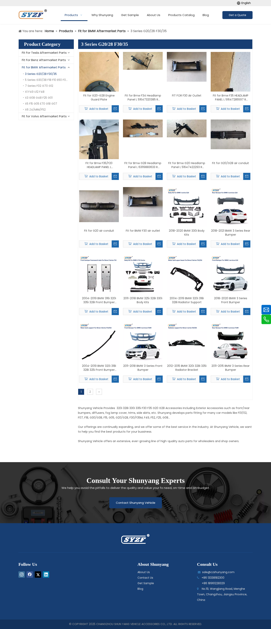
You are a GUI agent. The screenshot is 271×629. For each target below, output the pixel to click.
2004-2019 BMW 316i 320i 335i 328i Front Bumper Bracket (99, 300)
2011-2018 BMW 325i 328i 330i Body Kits (142, 300)
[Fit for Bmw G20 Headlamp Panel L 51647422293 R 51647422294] (187, 128)
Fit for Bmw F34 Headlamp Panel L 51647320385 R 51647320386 (143, 97)
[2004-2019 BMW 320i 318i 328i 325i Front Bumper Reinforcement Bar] (99, 342)
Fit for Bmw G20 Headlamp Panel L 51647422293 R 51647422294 (186, 165)
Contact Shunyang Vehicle (135, 503)
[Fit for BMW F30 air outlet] (143, 202)
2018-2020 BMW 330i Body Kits (187, 233)
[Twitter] (38, 574)
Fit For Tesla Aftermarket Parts (44, 53)
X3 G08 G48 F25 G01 (39, 98)
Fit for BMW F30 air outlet (143, 231)
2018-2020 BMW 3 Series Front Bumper (230, 300)
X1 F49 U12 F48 (34, 92)
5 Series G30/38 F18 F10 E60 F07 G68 (49, 80)
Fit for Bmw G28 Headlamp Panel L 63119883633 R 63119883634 (142, 165)
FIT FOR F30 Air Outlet (186, 96)
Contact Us (145, 578)
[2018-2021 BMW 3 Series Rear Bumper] (230, 207)
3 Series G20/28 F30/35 (41, 74)
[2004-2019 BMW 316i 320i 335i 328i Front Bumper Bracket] (99, 274)
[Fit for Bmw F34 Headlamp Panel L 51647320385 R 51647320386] (143, 61)
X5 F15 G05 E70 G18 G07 (41, 104)
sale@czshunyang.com (218, 572)
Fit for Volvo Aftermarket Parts (44, 116)
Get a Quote (237, 15)
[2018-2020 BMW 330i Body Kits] (187, 207)
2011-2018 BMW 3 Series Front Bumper (142, 368)
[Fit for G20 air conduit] (99, 207)
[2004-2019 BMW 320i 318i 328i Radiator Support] (187, 274)
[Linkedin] (46, 574)
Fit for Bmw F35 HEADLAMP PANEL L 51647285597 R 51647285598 (230, 97)
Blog (140, 589)
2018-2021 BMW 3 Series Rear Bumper (230, 233)
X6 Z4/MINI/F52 (35, 110)
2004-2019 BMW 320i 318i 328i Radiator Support (187, 300)
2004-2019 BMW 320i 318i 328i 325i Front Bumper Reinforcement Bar (99, 368)
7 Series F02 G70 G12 (39, 86)
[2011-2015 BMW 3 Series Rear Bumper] (230, 342)
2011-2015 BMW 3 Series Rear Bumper (230, 368)
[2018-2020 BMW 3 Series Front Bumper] (230, 274)
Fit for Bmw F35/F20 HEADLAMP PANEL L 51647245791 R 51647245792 (99, 165)
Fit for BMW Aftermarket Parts (44, 67)
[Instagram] (21, 574)
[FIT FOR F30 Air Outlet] (187, 67)
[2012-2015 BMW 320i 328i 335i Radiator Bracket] (187, 342)
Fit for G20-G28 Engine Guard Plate (99, 97)
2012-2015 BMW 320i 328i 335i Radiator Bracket (187, 368)
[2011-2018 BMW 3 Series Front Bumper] (143, 342)
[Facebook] (30, 574)
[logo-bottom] (135, 539)
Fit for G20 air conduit (99, 231)
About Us (143, 572)
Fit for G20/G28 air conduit (230, 163)
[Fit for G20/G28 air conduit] (230, 134)
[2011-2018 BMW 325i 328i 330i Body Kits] (143, 274)
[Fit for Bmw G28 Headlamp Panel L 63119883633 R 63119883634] (143, 128)
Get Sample (145, 583)
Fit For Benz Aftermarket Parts (44, 60)
